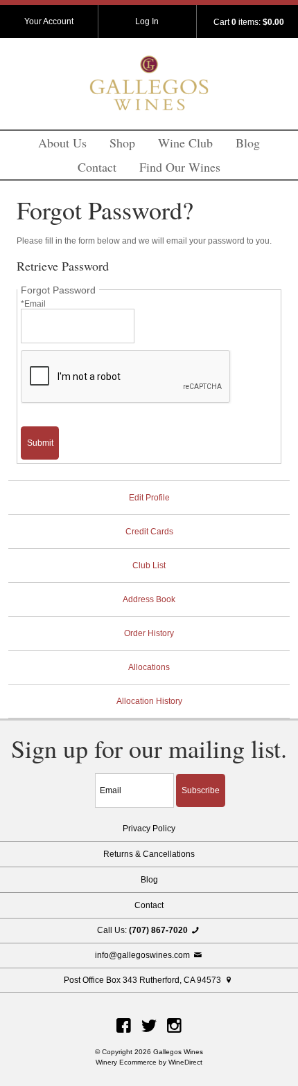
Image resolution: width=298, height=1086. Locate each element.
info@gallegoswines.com (143, 955)
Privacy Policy (149, 828)
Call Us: (142, 930)
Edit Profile (149, 498)
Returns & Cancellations (149, 854)
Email (83, 775)
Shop (122, 142)
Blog (248, 142)
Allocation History (149, 701)
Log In (147, 21)
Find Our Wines (179, 167)
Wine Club (185, 142)
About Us (62, 142)
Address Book (149, 599)
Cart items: (248, 22)
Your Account (48, 21)
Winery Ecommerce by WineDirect (149, 1062)
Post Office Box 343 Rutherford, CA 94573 (143, 980)
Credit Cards (149, 531)
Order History (149, 633)
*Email (33, 304)
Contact (97, 167)
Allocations (149, 667)
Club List (149, 565)
